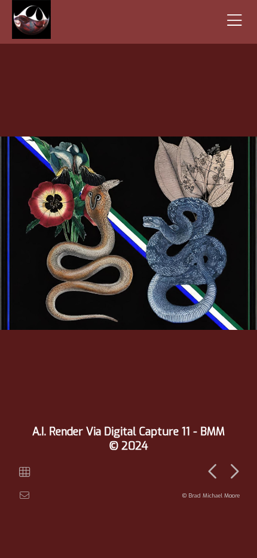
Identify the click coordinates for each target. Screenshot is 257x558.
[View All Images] (24, 472)
